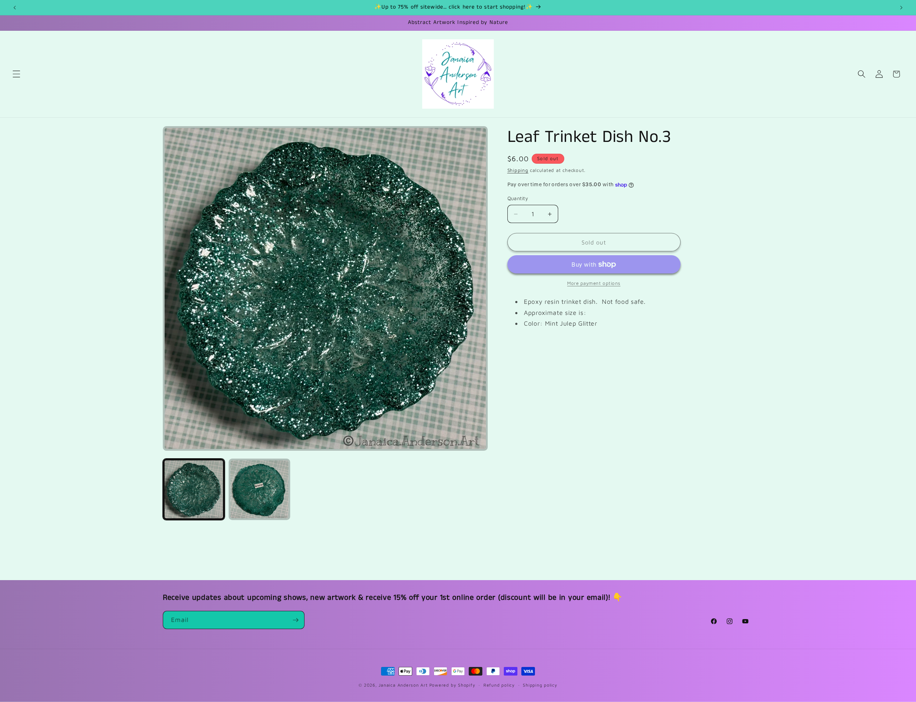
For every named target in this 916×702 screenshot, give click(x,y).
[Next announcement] (901, 7)
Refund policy (499, 685)
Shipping (517, 170)
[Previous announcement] (15, 7)
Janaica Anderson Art (403, 685)
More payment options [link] (593, 283)
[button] (16, 74)
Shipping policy (540, 685)
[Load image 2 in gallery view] (260, 489)
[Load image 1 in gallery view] (194, 489)
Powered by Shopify (452, 685)
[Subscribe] (295, 620)
